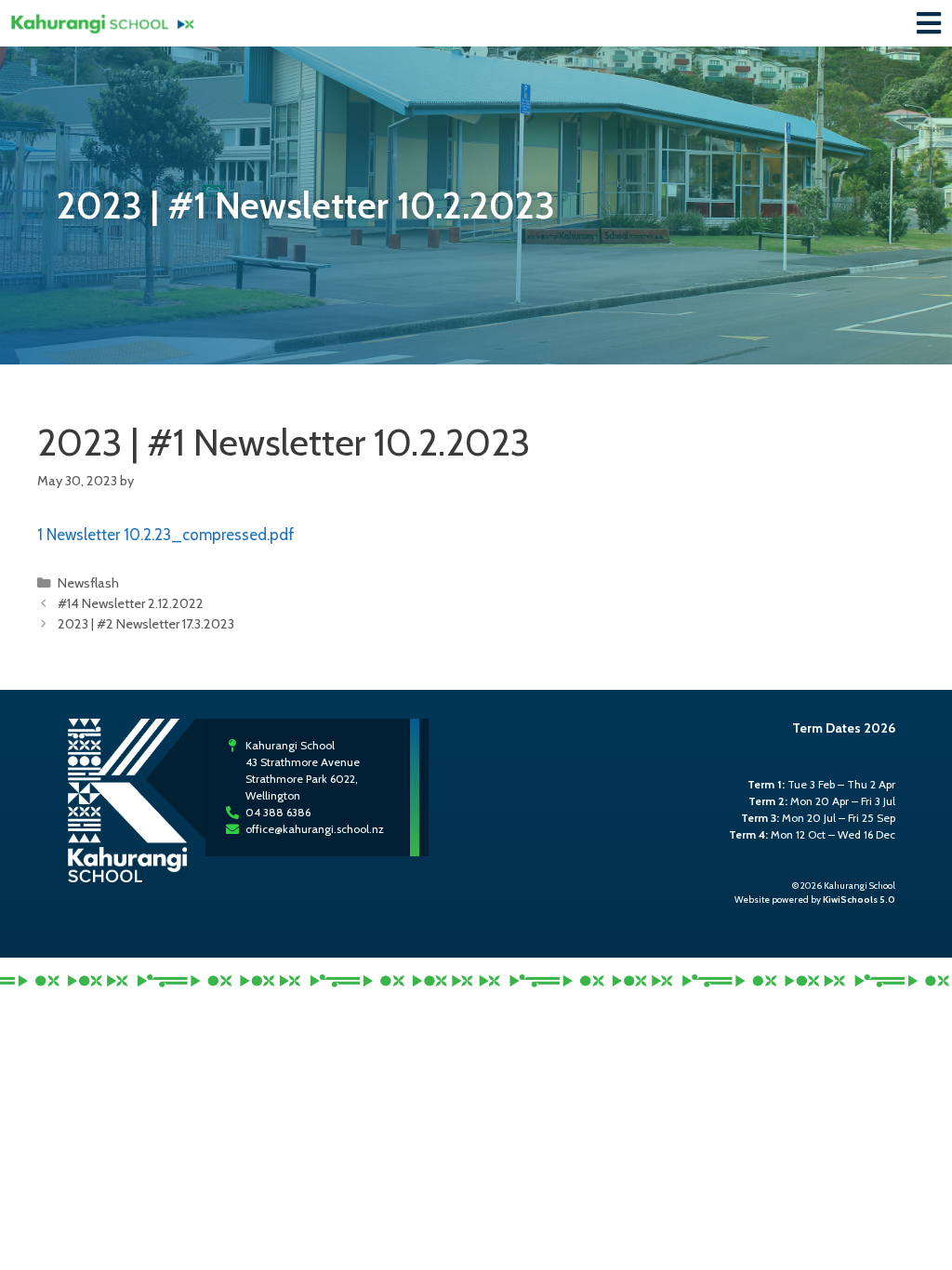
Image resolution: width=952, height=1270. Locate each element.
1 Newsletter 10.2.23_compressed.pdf (166, 534)
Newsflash (88, 583)
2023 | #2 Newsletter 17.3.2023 (146, 623)
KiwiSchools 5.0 (859, 899)
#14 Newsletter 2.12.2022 (131, 603)
